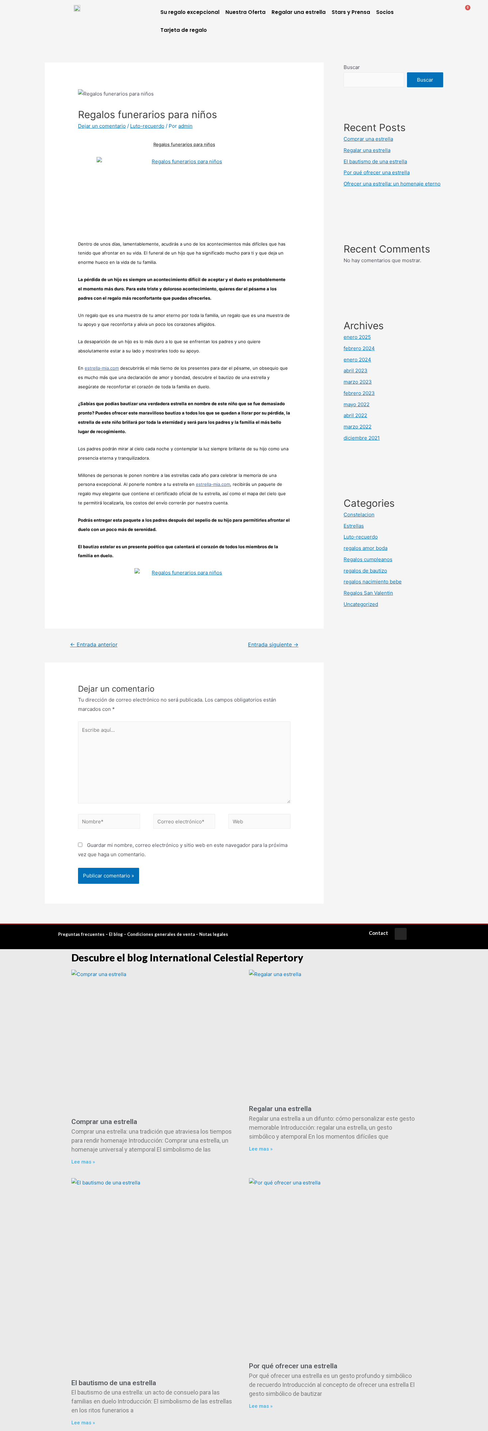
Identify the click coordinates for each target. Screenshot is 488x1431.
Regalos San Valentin (368, 593)
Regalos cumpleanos (368, 559)
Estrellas (354, 526)
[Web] (259, 822)
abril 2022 (355, 415)
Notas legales (213, 934)
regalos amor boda (365, 548)
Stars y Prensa (351, 12)
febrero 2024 (359, 348)
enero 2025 (357, 337)
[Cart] (464, 11)
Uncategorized (361, 604)
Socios (385, 12)
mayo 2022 (356, 404)
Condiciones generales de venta (161, 934)
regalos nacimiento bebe (373, 581)
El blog (116, 934)
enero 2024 (357, 359)
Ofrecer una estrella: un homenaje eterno (392, 184)
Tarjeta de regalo (183, 30)
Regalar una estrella (299, 12)
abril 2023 (355, 370)
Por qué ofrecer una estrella (377, 172)
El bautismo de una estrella (375, 161)
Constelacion (359, 514)
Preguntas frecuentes (81, 934)
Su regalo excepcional (189, 12)
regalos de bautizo (365, 570)
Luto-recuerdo (147, 126)
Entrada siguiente (273, 644)
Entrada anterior (94, 644)
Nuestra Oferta (245, 12)
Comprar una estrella (368, 139)
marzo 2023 (358, 382)
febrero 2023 (359, 393)
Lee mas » (83, 1162)
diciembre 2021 (362, 438)
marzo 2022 (357, 426)
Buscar (352, 67)
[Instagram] (401, 934)
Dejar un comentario (102, 126)
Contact (378, 933)
